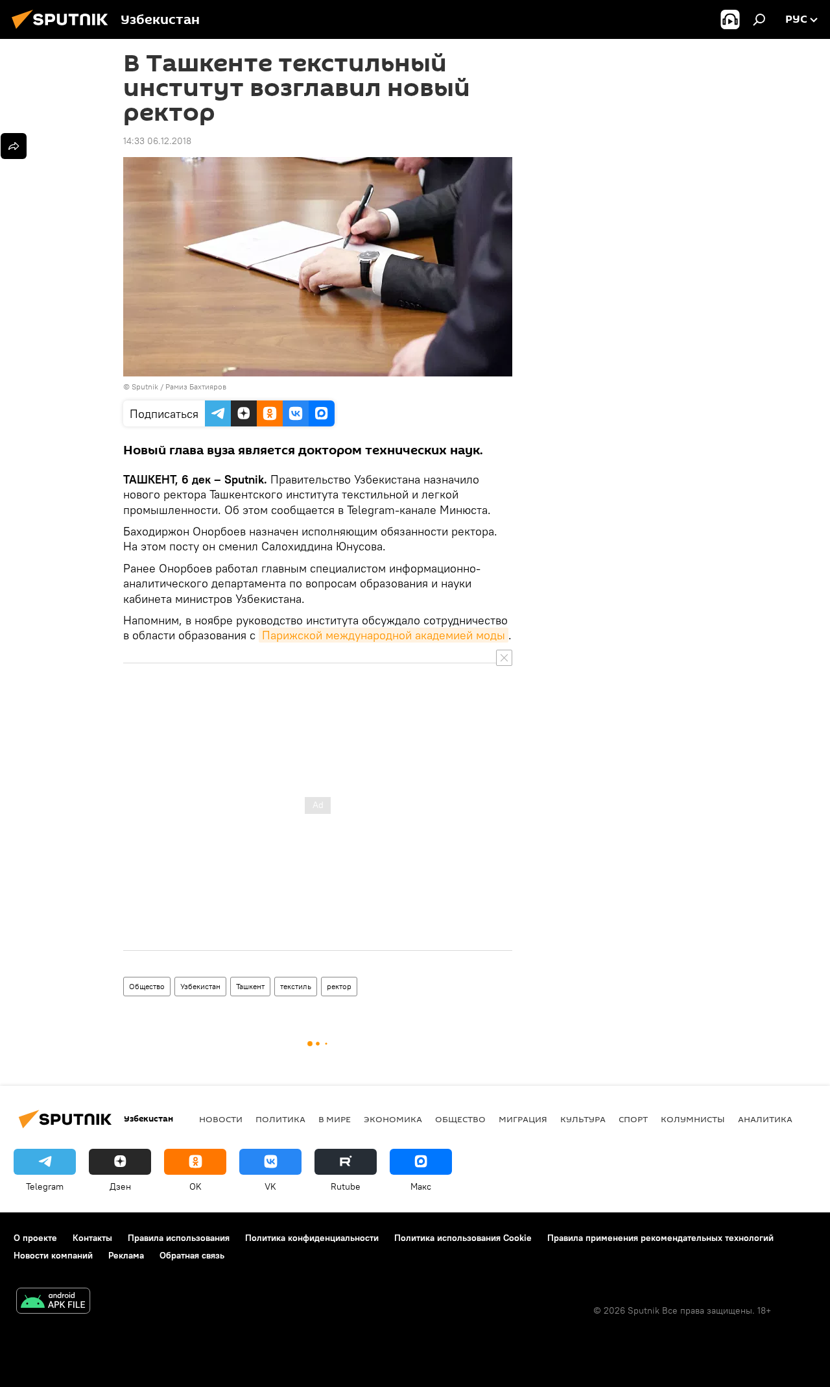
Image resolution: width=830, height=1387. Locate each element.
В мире (334, 1119)
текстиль (295, 986)
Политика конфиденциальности (312, 1238)
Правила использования (179, 1238)
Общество (147, 986)
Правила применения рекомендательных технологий (660, 1238)
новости (221, 1119)
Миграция (523, 1119)
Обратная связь (192, 1255)
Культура (583, 1119)
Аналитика (765, 1119)
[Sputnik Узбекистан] (63, 30)
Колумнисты (693, 1119)
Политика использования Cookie (463, 1238)
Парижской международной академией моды (383, 635)
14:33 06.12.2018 (157, 141)
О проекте (35, 1238)
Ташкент (250, 986)
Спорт (633, 1119)
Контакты (92, 1238)
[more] (14, 146)
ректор (339, 986)
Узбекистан (200, 986)
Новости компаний (53, 1255)
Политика (280, 1119)
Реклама (126, 1255)
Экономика (393, 1119)
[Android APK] (53, 1302)
